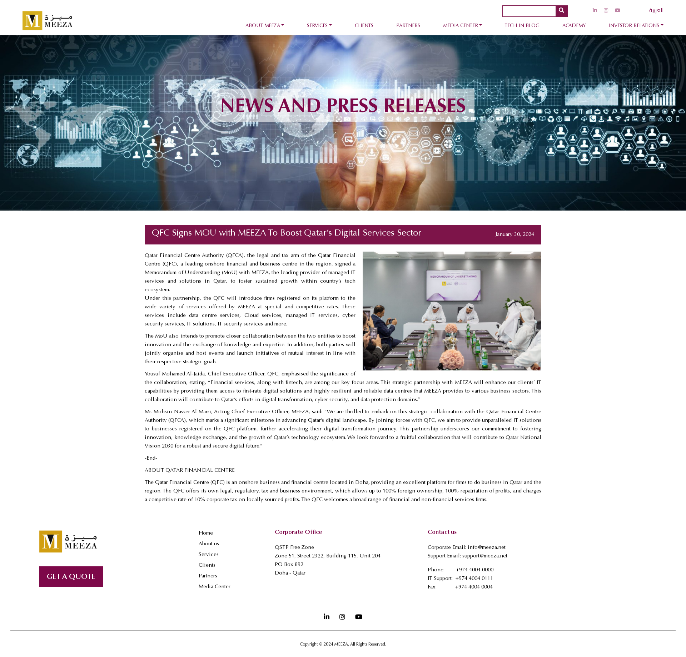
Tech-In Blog (522, 26)
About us (209, 544)
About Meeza (262, 26)
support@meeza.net (484, 556)
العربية (656, 10)
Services (317, 26)
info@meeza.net (487, 547)
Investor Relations (634, 26)
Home (206, 533)
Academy (574, 26)
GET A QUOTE (71, 577)
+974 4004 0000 (474, 570)
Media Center (460, 26)
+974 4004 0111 (474, 578)
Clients (364, 26)
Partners (408, 26)
